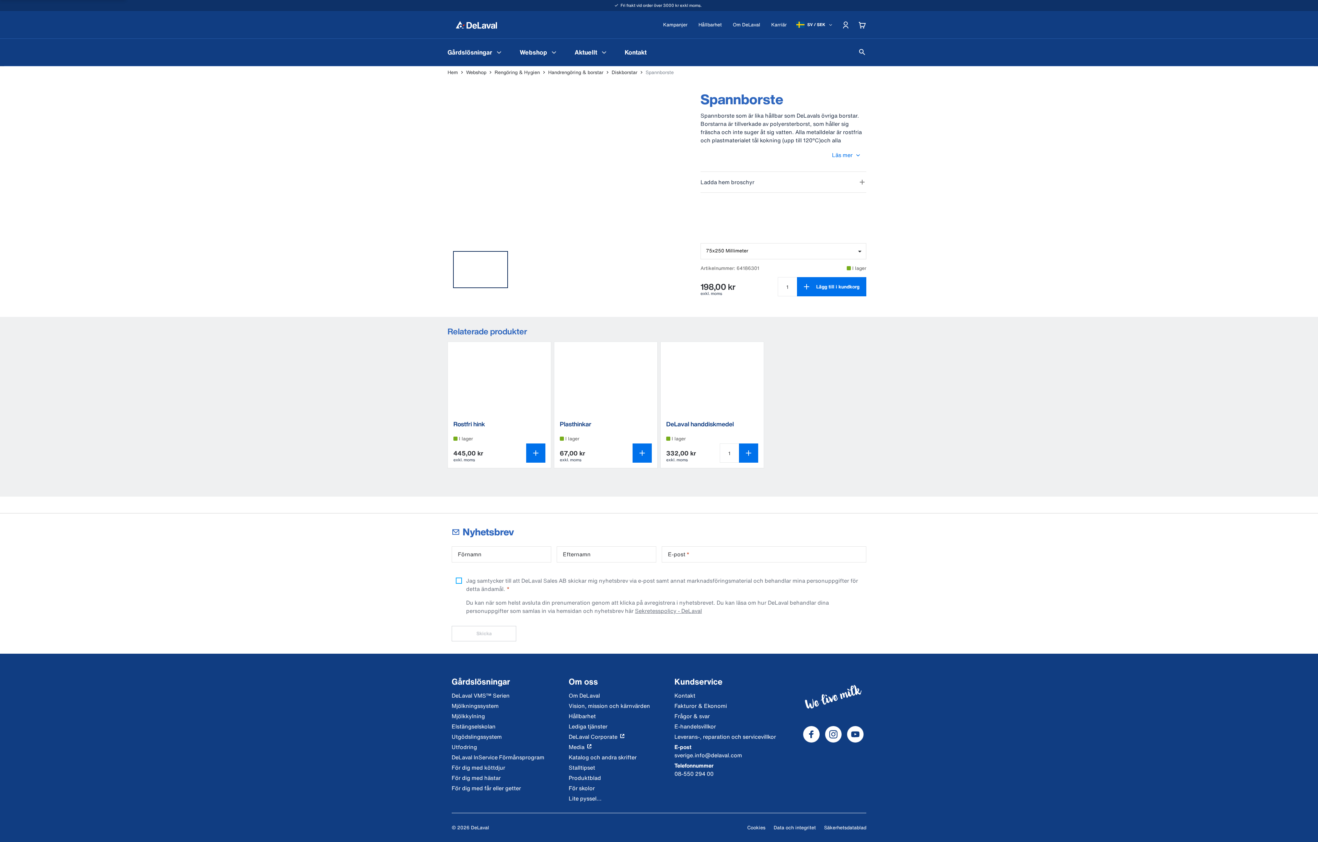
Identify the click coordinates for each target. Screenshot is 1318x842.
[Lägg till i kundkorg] (748, 453)
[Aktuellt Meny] (604, 52)
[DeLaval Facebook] (811, 734)
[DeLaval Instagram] (833, 734)
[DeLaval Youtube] (855, 734)
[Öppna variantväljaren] (535, 453)
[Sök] (862, 52)
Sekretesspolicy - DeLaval (668, 611)
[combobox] (783, 251)
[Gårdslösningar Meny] (499, 52)
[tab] (480, 269)
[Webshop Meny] (554, 52)
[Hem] (476, 25)
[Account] (845, 24)
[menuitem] (475, 52)
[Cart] (862, 24)
